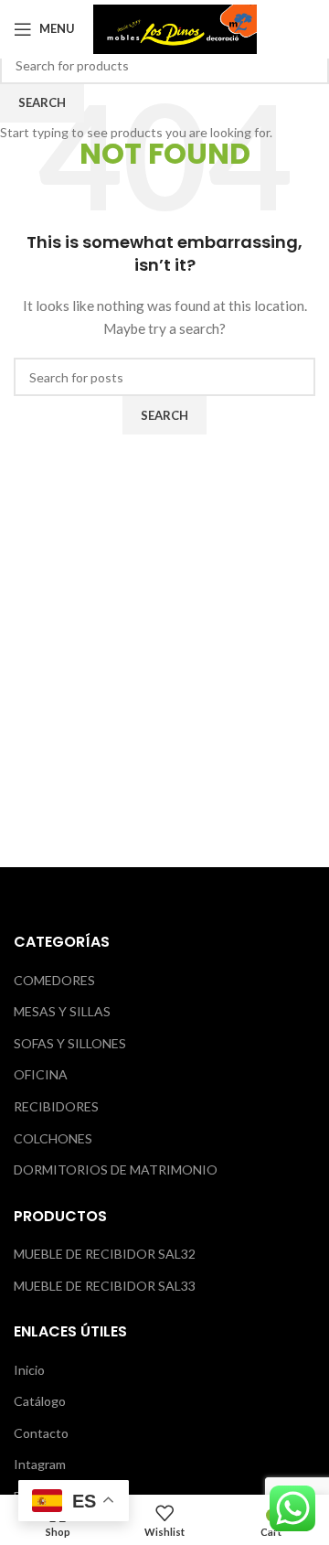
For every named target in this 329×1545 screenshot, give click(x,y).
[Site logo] (175, 27)
